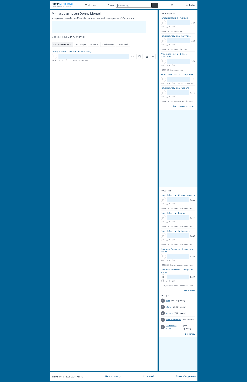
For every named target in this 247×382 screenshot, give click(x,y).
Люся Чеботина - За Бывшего (175, 231)
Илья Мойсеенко (173, 319)
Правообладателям (186, 376)
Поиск (111, 5)
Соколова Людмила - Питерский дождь (177, 271)
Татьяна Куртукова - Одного (175, 88)
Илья (168, 300)
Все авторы (190, 334)
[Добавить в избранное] (139, 56)
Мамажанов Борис (171, 327)
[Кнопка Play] (54, 56)
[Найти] (155, 5)
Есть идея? (148, 376)
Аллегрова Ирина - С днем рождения (174, 55)
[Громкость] (172, 5)
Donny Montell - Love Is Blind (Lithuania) (71, 51)
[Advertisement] (99, 27)
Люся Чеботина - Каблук (173, 213)
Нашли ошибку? (113, 376)
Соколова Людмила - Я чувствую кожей (177, 250)
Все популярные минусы (184, 106)
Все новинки (189, 290)
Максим (169, 313)
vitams (169, 307)
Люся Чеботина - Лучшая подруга (178, 195)
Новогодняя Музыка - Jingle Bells (177, 74)
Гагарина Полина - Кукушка (174, 18)
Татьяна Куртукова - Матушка (176, 36)
